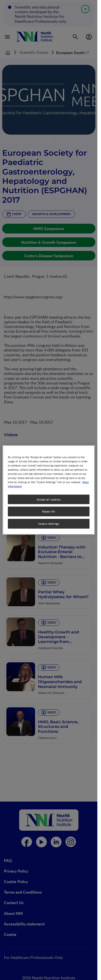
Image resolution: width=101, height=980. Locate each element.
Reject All (48, 511)
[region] (48, 490)
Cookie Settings (48, 523)
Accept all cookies (49, 499)
